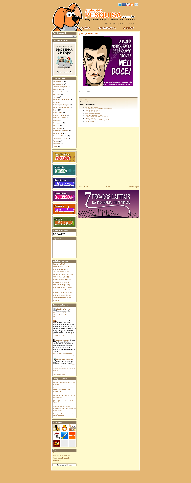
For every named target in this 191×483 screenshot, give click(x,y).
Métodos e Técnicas (59, 118)
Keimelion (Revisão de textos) (63, 274)
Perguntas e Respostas (60, 131)
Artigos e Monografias (60, 86)
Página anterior (83, 187)
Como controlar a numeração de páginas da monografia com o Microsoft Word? (63, 389)
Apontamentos (58, 81)
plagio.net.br (57, 300)
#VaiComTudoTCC (90, 118)
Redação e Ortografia (60, 136)
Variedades (56, 144)
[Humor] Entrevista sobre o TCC (93, 115)
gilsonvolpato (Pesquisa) (61, 282)
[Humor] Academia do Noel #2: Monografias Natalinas (99, 108)
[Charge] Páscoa (89, 121)
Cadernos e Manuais (60, 92)
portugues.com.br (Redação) (62, 292)
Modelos (56, 120)
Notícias (56, 125)
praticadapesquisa (62, 321)
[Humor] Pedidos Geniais (91, 112)
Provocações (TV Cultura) (61, 266)
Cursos (55, 97)
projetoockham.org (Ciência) (62, 295)
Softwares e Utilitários (60, 138)
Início (108, 187)
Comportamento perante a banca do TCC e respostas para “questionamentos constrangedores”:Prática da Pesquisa (64, 366)
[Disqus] (108, 155)
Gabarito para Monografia (61, 105)
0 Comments (83, 99)
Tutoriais (56, 141)
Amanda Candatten (62, 340)
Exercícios (56, 102)
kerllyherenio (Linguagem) (61, 285)
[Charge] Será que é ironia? (89, 34)
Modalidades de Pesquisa (61, 455)
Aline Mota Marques (63, 309)
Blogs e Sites (57, 89)
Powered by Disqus (59, 375)
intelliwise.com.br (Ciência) (62, 279)
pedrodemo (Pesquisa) (60, 269)
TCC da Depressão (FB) (61, 277)
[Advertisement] (108, 95)
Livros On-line (57, 112)
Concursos (56, 94)
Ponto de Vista (58, 133)
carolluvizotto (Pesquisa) (61, 272)
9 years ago (72, 335)
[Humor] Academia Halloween (92, 113)
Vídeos (55, 146)
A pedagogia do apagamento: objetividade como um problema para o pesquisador (64, 408)
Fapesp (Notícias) (59, 264)
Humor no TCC (58, 461)
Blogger (68, 465)
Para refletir (57, 128)
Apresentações (58, 84)
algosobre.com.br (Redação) (62, 290)
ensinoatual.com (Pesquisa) (62, 298)
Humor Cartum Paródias (93, 102)
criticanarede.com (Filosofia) (62, 287)
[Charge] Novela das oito (91, 107)
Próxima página (134, 187)
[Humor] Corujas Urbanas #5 (92, 110)
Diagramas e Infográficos (61, 99)
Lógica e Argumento (59, 115)
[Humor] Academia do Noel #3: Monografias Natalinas (99, 119)
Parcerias (56, 453)
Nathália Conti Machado (64, 359)
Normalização (57, 123)
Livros (55, 110)
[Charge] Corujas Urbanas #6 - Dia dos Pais (96, 116)
